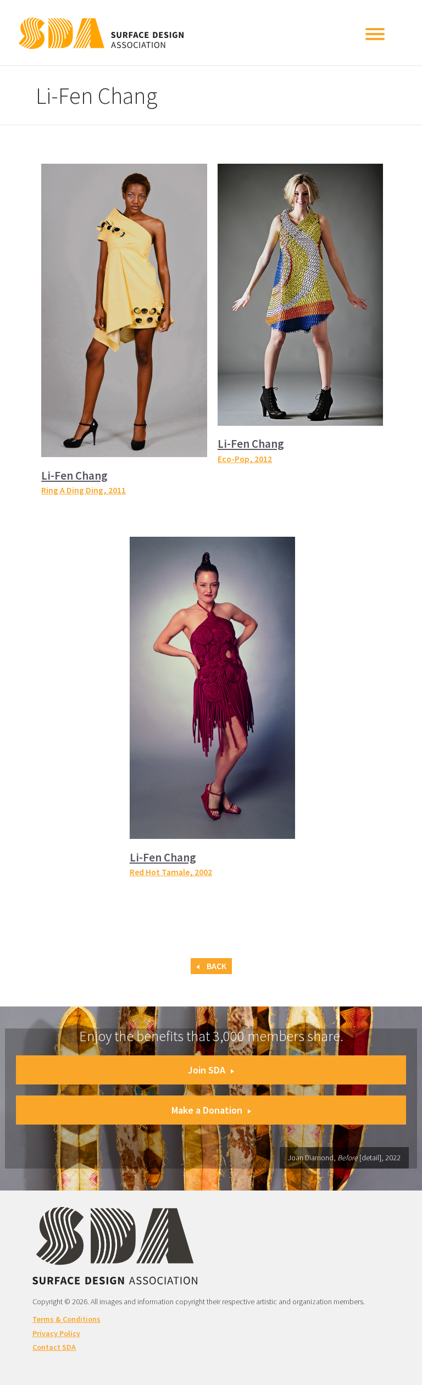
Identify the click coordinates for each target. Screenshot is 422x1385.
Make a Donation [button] (206, 1110)
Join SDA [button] (206, 1070)
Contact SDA (54, 1347)
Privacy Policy (56, 1333)
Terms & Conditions (66, 1319)
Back (215, 966)
